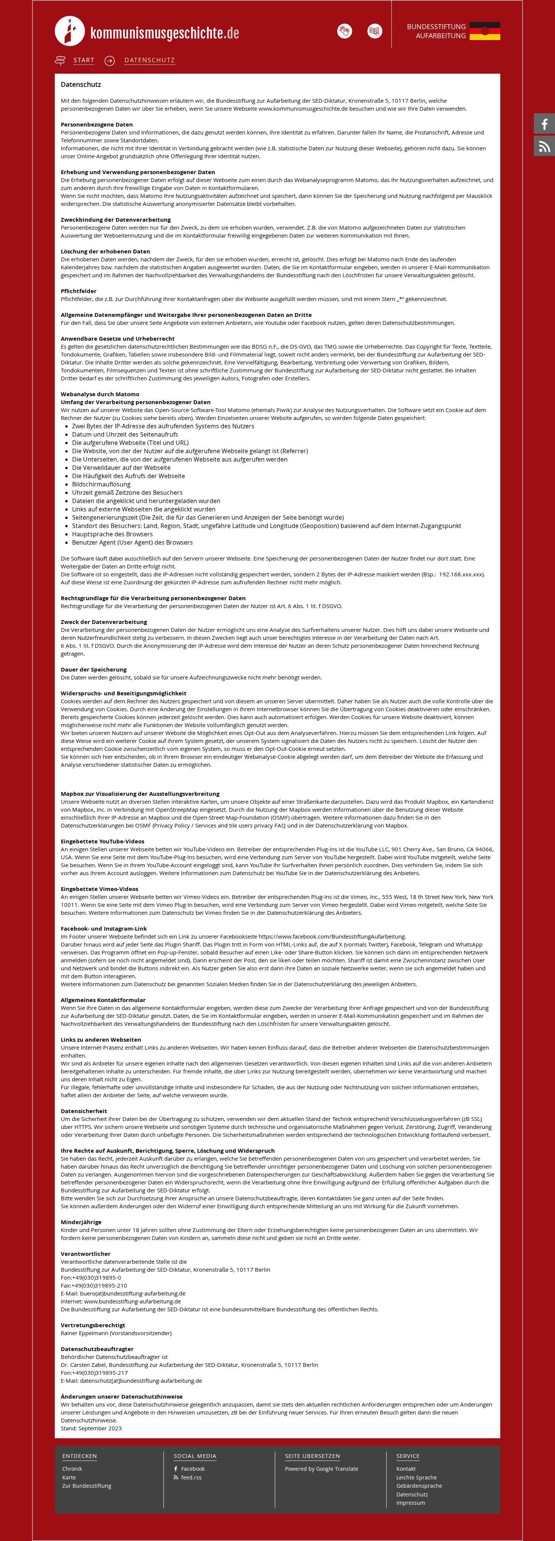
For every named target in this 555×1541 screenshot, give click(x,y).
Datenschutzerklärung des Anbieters (372, 873)
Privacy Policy (172, 825)
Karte (69, 1477)
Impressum (410, 1502)
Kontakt (406, 1468)
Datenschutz (150, 60)
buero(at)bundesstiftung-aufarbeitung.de (132, 1293)
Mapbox (396, 825)
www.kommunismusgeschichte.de (303, 108)
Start (84, 60)
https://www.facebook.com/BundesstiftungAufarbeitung (332, 936)
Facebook (535, 113)
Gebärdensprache (419, 1485)
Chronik (72, 1468)
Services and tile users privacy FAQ (240, 825)
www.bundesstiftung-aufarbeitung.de (132, 1301)
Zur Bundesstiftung (86, 1485)
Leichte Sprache (416, 1477)
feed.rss (191, 1477)
